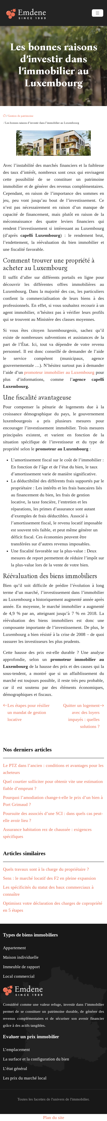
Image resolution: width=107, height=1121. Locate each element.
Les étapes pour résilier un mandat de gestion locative (28, 712)
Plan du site (53, 1117)
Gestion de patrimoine (20, 115)
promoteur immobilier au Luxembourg (59, 372)
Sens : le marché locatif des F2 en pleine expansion (49, 878)
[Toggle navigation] (97, 13)
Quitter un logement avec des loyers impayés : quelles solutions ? (81, 716)
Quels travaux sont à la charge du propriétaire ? (46, 869)
